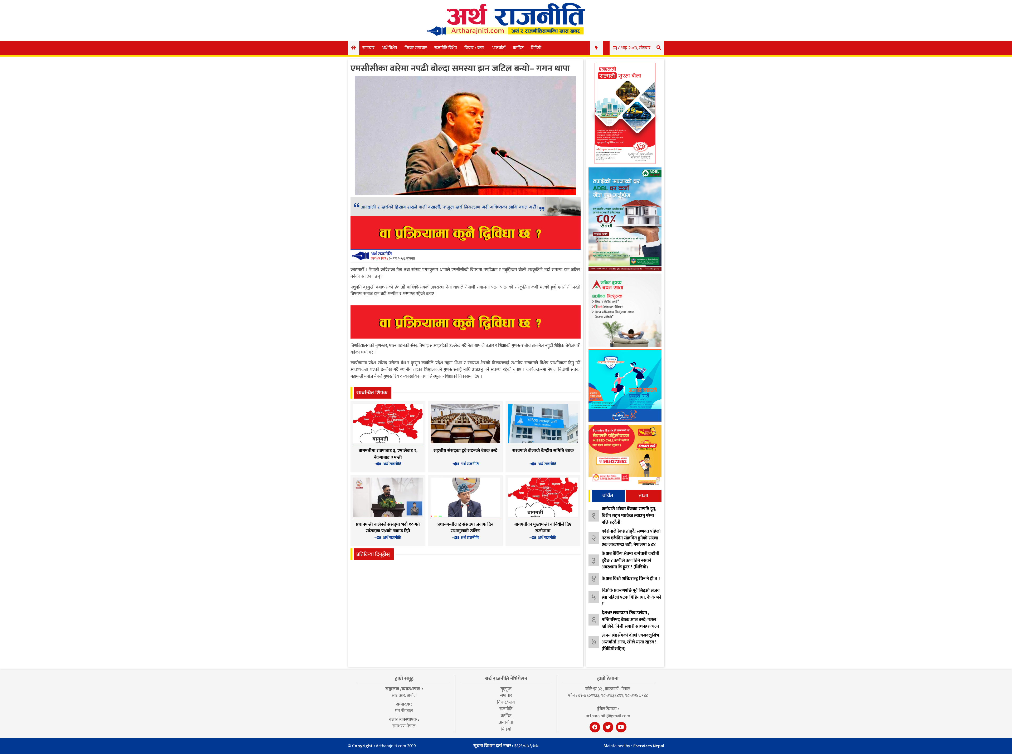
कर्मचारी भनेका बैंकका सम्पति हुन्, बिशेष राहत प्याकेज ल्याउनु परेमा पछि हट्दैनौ (629, 515)
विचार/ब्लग (506, 702)
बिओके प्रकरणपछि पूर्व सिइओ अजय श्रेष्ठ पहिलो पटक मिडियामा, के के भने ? (631, 597)
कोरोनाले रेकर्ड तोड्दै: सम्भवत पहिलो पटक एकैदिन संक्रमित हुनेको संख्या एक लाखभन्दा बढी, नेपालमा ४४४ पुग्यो (631, 541)
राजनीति (505, 709)
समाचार (368, 48)
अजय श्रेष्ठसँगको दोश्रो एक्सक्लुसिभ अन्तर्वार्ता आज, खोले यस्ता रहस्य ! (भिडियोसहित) (630, 642)
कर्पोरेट (518, 48)
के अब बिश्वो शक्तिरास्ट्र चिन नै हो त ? (631, 578)
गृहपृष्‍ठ (506, 689)
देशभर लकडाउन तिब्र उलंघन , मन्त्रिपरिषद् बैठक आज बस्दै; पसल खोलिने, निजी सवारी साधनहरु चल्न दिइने (630, 623)
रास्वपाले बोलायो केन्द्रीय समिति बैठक (543, 450)
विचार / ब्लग (474, 48)
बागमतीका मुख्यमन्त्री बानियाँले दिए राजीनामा (542, 528)
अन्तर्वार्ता (498, 48)
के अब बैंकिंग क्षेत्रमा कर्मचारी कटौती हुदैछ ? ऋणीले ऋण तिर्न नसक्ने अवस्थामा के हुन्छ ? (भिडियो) (630, 560)
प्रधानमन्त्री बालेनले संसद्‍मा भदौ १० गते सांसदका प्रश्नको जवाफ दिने (388, 528)
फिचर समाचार (416, 48)
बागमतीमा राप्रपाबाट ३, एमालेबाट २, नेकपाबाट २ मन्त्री (388, 454)
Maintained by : (634, 746)
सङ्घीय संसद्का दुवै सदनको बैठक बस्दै (465, 450)
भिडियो (536, 48)
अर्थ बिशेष (389, 48)
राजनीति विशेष (445, 48)
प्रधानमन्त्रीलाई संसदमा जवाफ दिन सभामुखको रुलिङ (465, 528)
